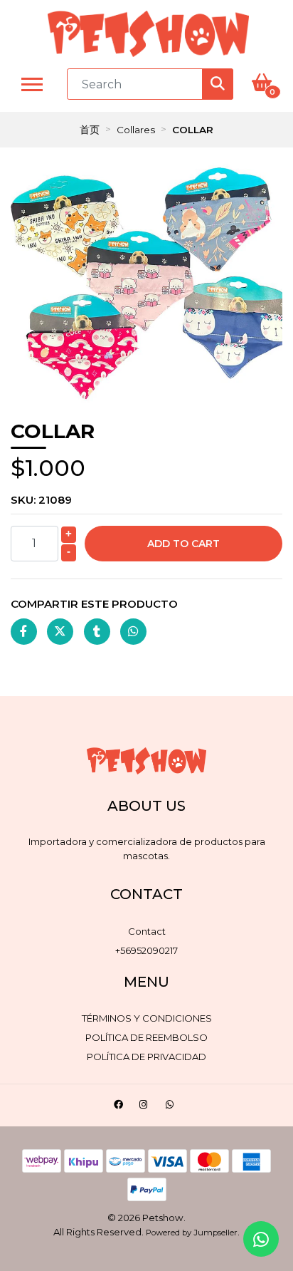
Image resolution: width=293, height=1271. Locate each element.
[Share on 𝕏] (60, 631)
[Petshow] (148, 34)
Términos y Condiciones (147, 1018)
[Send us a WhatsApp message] (261, 1239)
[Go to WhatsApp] (171, 1107)
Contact (147, 931)
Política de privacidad (146, 1056)
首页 (90, 129)
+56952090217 (146, 950)
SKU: (41, 500)
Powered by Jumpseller (192, 1233)
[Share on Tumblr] (97, 631)
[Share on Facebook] (24, 631)
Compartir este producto (94, 604)
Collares (136, 129)
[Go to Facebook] (120, 1107)
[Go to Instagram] (145, 1107)
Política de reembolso (146, 1037)
